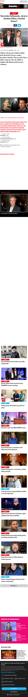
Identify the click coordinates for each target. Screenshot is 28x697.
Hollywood (10, 117)
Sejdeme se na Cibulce (21, 625)
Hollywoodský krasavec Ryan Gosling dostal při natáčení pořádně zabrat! (13, 536)
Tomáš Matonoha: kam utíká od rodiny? (9, 213)
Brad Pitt (15, 117)
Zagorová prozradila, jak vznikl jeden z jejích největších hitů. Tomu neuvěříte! (13, 514)
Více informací (14, 670)
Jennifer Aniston (6, 137)
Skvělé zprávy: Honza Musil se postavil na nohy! (12, 407)
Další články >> (14, 585)
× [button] (26, 662)
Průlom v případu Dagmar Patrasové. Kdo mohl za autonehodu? (12, 580)
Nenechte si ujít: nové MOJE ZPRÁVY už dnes (13, 428)
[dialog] (14, 679)
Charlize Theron (20, 117)
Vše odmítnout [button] (14, 691)
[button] (14, 672)
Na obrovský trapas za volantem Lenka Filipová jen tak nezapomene (12, 448)
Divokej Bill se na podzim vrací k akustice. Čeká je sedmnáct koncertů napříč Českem (21, 653)
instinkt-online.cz (21, 658)
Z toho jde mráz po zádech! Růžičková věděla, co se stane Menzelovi (13, 492)
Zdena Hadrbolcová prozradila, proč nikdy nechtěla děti (13, 362)
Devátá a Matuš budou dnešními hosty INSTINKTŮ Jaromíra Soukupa (12, 384)
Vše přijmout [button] (14, 688)
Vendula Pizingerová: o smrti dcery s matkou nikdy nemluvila (13, 470)
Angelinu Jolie (5, 134)
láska (6, 117)
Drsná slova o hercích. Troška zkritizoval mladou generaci (12, 558)
